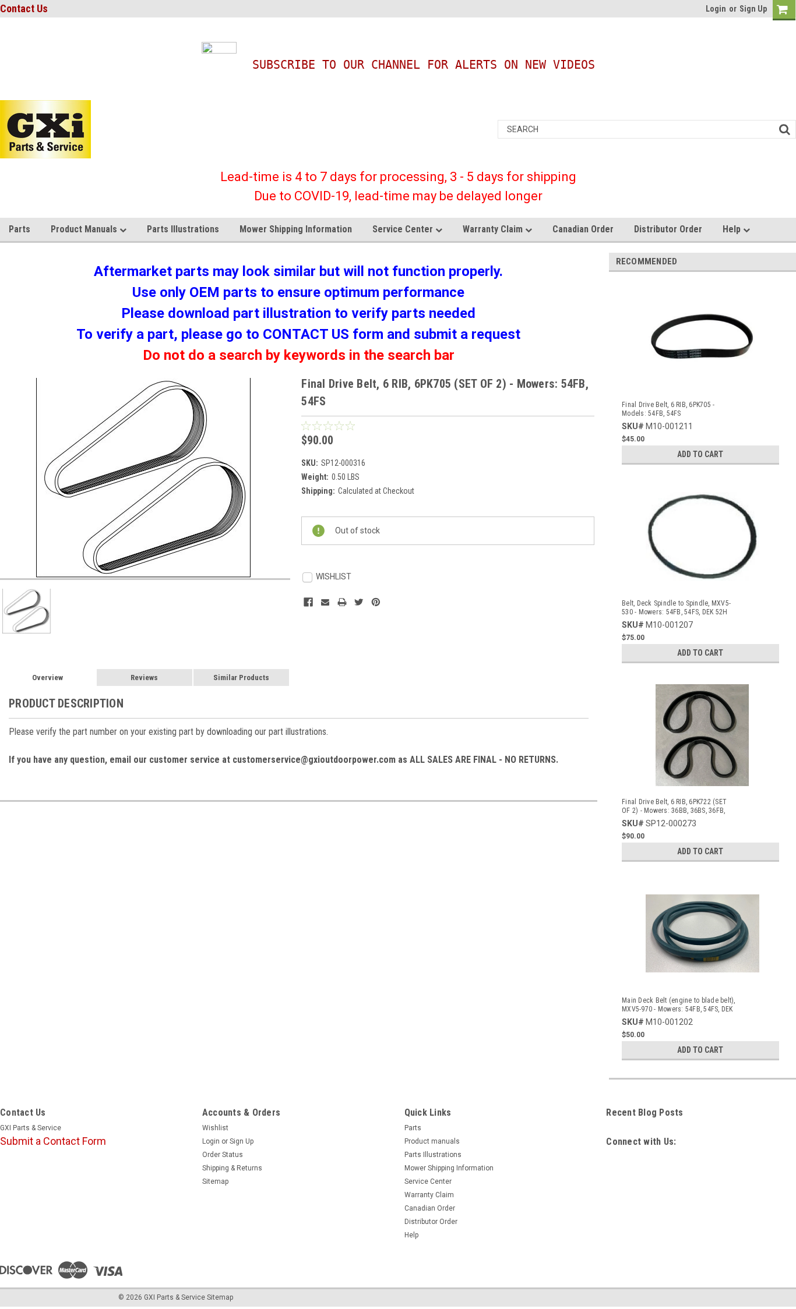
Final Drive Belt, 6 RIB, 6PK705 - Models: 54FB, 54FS (668, 409)
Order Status (222, 1155)
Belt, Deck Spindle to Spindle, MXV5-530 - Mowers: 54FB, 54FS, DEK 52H (676, 607)
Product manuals (85, 229)
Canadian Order (583, 229)
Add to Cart (700, 454)
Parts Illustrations (183, 229)
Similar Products (241, 677)
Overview (47, 677)
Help (733, 229)
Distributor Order (668, 229)
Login (716, 8)
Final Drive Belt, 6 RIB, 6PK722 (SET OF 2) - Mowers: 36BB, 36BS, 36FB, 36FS (674, 806)
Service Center (403, 229)
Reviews (144, 677)
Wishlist (215, 1128)
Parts (19, 229)
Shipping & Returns (232, 1168)
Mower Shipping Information (295, 229)
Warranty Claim (494, 229)
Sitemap (215, 1181)
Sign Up (753, 8)
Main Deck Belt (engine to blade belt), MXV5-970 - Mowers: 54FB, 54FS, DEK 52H (678, 1005)
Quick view (703, 382)
